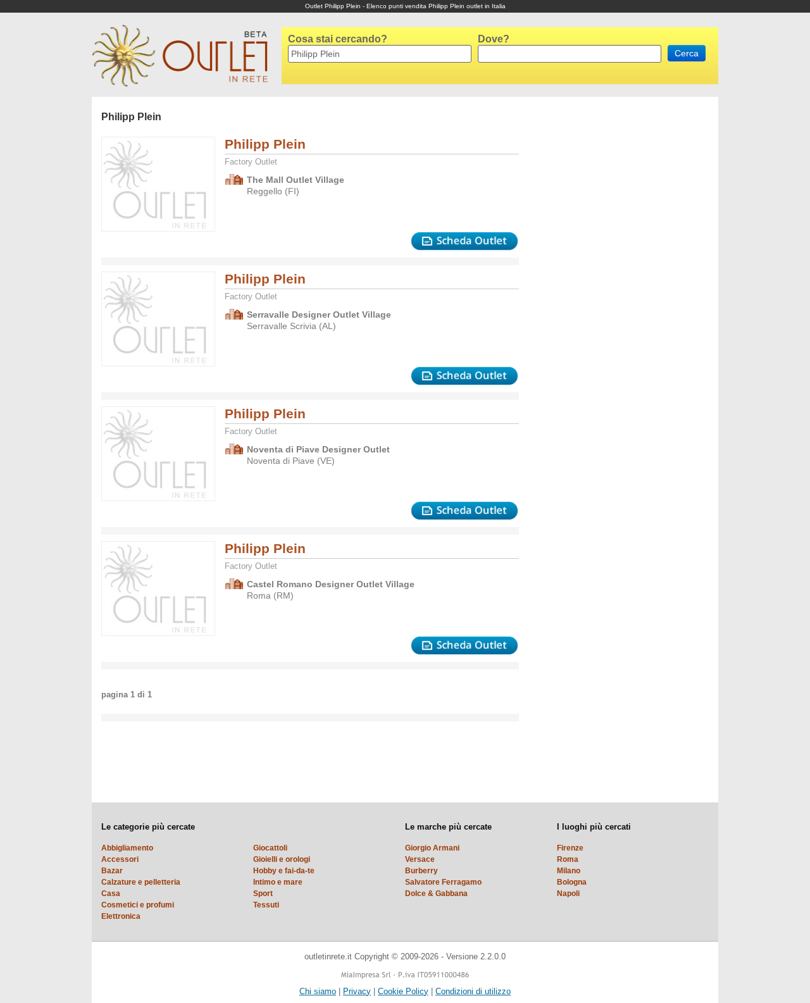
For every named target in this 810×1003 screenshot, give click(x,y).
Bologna (572, 882)
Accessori (120, 859)
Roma (567, 859)
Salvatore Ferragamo (443, 882)
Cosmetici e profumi (137, 904)
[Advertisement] (579, 287)
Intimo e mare (277, 882)
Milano (568, 870)
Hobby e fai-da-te (284, 870)
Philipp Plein (265, 144)
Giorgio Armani (432, 848)
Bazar (112, 870)
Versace (420, 859)
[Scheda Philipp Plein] (464, 241)
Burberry (421, 870)
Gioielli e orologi (281, 859)
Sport (263, 893)
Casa (110, 893)
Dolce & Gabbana (436, 893)
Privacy (357, 991)
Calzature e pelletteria (140, 882)
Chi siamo (317, 991)
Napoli (568, 893)
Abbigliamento (127, 848)
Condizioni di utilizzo (473, 991)
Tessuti (266, 904)
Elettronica (120, 916)
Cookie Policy (403, 991)
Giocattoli (270, 848)
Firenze (570, 848)
